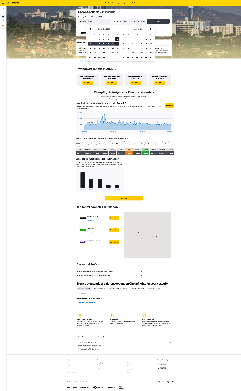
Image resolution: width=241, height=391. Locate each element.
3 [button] (108, 39)
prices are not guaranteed (114, 336)
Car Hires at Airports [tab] (84, 288)
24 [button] (108, 52)
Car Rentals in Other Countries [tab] (118, 288)
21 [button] (95, 52)
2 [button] (103, 39)
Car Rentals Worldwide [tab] (138, 288)
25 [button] (113, 52)
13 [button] (90, 48)
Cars (77, 60)
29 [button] (99, 57)
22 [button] (99, 52)
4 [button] (112, 39)
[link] (87, 83)
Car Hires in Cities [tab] (99, 288)
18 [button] (113, 48)
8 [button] (99, 43)
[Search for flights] (3, 9)
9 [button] (103, 43)
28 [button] (95, 57)
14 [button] (95, 48)
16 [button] (104, 48)
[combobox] (83, 17)
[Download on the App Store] (162, 368)
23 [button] (104, 52)
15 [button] (99, 48)
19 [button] (117, 48)
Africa (81, 60)
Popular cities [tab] (82, 293)
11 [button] (113, 43)
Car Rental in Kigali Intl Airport (86, 302)
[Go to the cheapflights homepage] (14, 3)
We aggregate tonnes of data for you (89, 346)
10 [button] (108, 43)
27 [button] (90, 57)
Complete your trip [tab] (154, 288)
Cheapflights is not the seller (87, 342)
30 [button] (104, 57)
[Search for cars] (3, 16)
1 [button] (99, 39)
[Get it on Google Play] (162, 363)
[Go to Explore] (3, 20)
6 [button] (90, 43)
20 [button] (90, 52)
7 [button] (94, 43)
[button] (3, 3)
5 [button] (117, 39)
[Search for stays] (3, 12)
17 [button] (108, 48)
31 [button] (151, 57)
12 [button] (117, 43)
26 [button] (117, 52)
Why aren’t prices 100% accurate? (88, 349)
